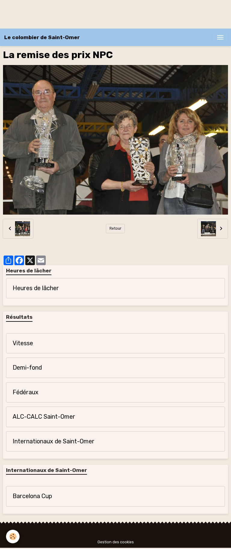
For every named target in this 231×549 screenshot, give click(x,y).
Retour (115, 228)
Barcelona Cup (32, 496)
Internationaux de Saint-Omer (53, 441)
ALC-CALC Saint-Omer (44, 416)
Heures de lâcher (36, 288)
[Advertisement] (109, 13)
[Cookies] (13, 536)
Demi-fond (27, 367)
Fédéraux (25, 392)
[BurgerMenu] (220, 37)
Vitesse (23, 343)
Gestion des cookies (115, 542)
